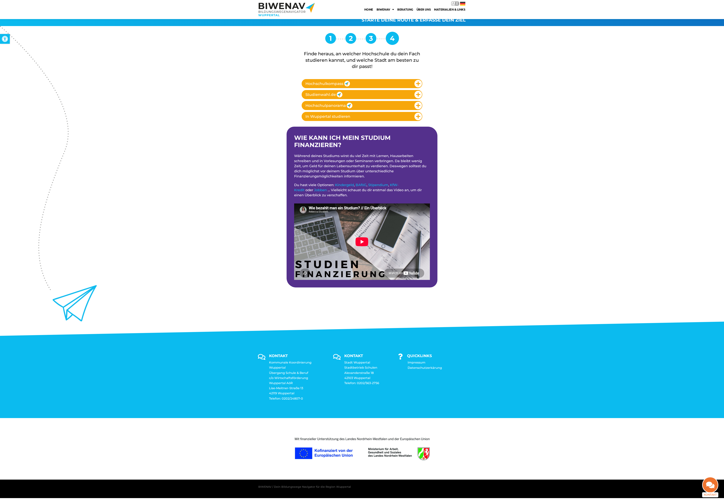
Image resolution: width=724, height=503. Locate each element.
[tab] (362, 83)
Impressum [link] (416, 362)
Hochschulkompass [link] (324, 83)
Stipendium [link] (378, 185)
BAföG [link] (361, 185)
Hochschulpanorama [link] (325, 105)
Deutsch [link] (459, 3)
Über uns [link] (423, 9)
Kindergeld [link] (344, 185)
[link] (5, 39)
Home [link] (368, 9)
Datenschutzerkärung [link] (425, 368)
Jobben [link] (320, 190)
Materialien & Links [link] (449, 9)
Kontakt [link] (710, 494)
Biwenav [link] (383, 9)
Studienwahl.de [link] (320, 94)
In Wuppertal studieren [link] (327, 116)
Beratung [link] (405, 9)
